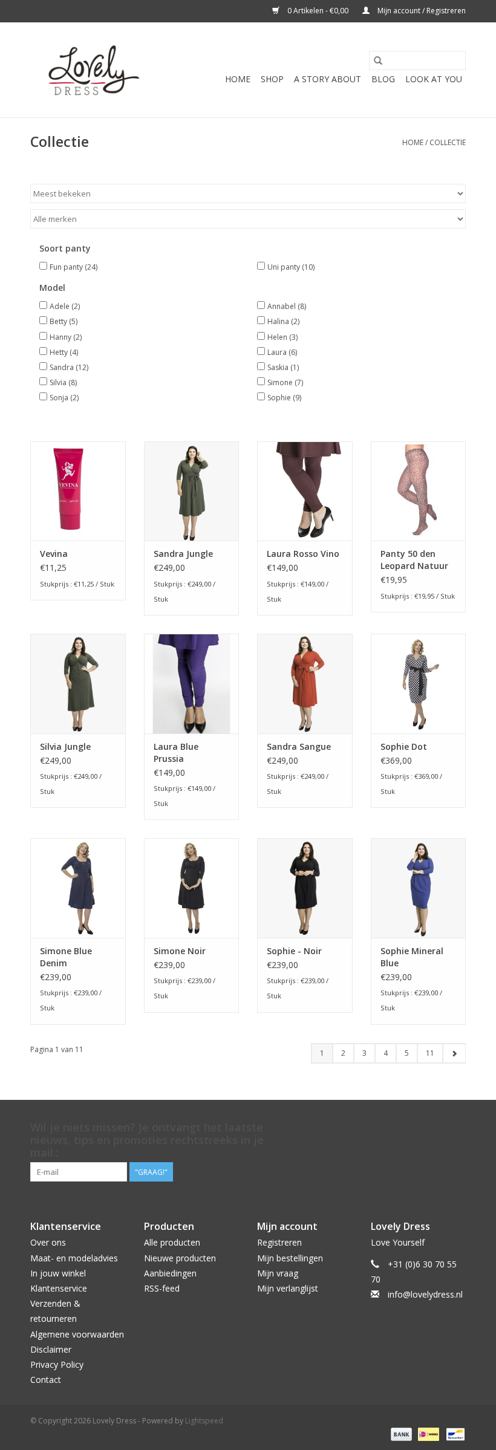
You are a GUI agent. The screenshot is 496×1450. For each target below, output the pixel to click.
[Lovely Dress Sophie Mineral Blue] (418, 888)
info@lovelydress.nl (425, 1294)
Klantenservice (58, 1288)
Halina (283, 321)
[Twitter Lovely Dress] (412, 1127)
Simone (285, 382)
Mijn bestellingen (290, 1258)
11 (430, 1053)
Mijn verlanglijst (287, 1288)
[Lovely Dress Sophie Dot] (418, 683)
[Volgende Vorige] (454, 1053)
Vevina (54, 553)
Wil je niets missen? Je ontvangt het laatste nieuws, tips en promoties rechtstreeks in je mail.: (147, 1140)
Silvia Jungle (65, 746)
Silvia (63, 382)
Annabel (286, 306)
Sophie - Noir (294, 951)
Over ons (48, 1242)
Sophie (284, 397)
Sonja (64, 397)
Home (237, 79)
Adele (65, 306)
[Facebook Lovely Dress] (390, 1127)
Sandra (69, 367)
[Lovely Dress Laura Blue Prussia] (192, 683)
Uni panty (291, 267)
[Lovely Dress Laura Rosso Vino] (305, 491)
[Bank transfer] (400, 1433)
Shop (272, 79)
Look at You (433, 79)
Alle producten (172, 1242)
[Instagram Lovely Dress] (456, 1127)
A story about (327, 79)
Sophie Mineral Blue (411, 957)
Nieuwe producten (180, 1258)
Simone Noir (180, 951)
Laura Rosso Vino (303, 553)
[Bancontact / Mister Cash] (453, 1433)
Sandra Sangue (299, 746)
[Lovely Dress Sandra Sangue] (305, 683)
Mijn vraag (277, 1273)
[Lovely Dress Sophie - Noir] (305, 888)
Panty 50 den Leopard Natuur (414, 559)
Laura (282, 352)
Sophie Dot (403, 746)
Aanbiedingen (170, 1273)
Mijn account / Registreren (421, 10)
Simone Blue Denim (66, 957)
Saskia (283, 367)
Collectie (447, 142)
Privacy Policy (56, 1364)
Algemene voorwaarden (77, 1334)
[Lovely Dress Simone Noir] (192, 888)
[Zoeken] (378, 60)
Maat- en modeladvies (74, 1258)
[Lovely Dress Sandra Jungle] (192, 491)
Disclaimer (50, 1349)
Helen (282, 337)
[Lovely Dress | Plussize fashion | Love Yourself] (89, 70)
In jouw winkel (58, 1273)
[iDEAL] (427, 1433)
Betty (63, 321)
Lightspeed (204, 1421)
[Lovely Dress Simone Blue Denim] (78, 888)
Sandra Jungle (183, 553)
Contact (45, 1379)
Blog (383, 79)
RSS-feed (162, 1288)
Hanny (66, 337)
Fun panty (73, 267)
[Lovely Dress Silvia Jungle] (78, 683)
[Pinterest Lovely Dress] (434, 1127)
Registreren (279, 1242)
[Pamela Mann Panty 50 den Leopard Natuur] (418, 491)
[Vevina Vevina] (78, 491)
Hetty (64, 352)
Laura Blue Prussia (176, 752)
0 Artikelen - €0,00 (318, 10)
